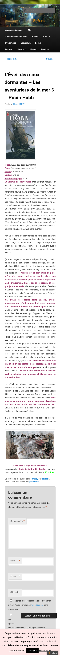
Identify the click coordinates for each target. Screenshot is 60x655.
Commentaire (17, 521)
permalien (34, 481)
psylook (45, 478)
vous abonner (37, 604)
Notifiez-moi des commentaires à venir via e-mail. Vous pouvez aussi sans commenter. (29, 604)
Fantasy (34, 478)
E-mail (15, 576)
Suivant (51, 58)
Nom (15, 560)
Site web (14, 592)
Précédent (10, 58)
